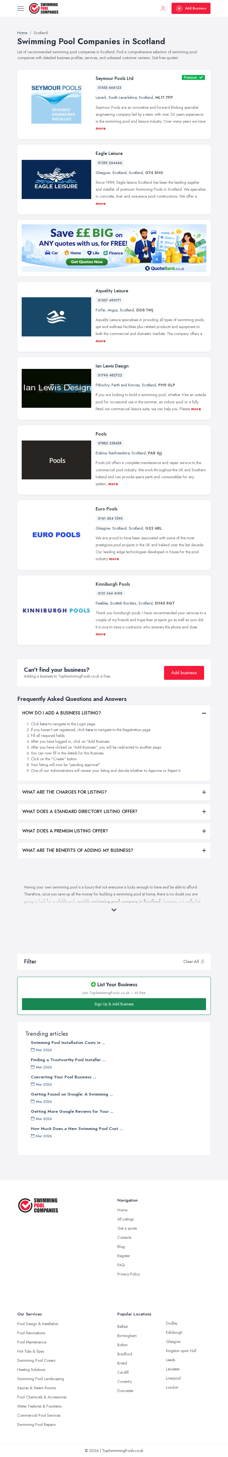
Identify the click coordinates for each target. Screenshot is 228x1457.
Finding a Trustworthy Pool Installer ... (68, 1060)
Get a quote (127, 1228)
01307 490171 (109, 300)
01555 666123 (109, 87)
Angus (113, 310)
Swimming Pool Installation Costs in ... (68, 1043)
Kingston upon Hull (181, 1350)
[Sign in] (163, 8)
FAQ (121, 1265)
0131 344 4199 (110, 593)
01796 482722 (110, 375)
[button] (202, 961)
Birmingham (127, 1335)
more (101, 128)
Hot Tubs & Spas (30, 1351)
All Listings (125, 1219)
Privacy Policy (128, 1274)
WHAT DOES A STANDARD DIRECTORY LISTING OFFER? (79, 811)
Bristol (122, 1363)
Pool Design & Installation (37, 1324)
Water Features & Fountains (39, 1406)
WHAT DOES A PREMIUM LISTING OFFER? (65, 831)
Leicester (173, 1369)
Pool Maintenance (31, 1342)
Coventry (124, 1381)
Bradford (124, 1354)
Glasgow (103, 172)
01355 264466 (110, 162)
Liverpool (173, 1378)
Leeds (170, 1360)
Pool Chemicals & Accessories (41, 1397)
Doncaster (125, 1390)
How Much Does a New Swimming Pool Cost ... (77, 1129)
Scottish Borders (123, 603)
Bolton (122, 1345)
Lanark (101, 97)
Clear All (191, 961)
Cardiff (123, 1372)
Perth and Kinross (125, 385)
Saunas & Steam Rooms (36, 1388)
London (172, 1387)
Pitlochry (102, 385)
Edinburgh (174, 1332)
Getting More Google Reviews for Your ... (72, 1111)
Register (123, 1256)
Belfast (122, 1326)
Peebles (102, 603)
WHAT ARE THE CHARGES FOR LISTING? (64, 792)
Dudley (171, 1323)
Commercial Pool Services (38, 1415)
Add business (184, 673)
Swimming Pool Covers (36, 1360)
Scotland (146, 97)
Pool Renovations (31, 1333)
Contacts (124, 1237)
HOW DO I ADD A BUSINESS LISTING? (61, 713)
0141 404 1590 (110, 518)
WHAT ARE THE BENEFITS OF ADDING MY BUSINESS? (77, 850)
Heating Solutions (31, 1369)
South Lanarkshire (122, 97)
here (43, 724)
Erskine (101, 453)
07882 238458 (110, 443)
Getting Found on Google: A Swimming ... (72, 1094)
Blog (121, 1246)
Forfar (100, 310)
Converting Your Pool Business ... (63, 1077)
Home (122, 1210)
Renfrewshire (119, 453)
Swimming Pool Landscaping (40, 1378)
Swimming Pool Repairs (36, 1424)
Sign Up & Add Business (114, 1004)
